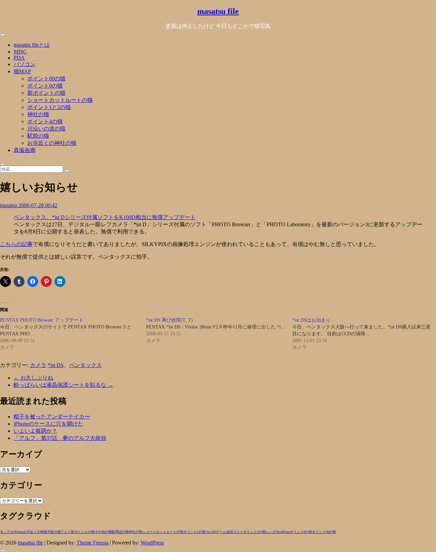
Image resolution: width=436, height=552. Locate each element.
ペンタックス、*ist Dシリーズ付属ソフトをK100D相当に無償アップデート (105, 217)
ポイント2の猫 (254, 532)
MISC (20, 52)
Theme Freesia (92, 543)
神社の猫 (38, 114)
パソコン (24, 64)
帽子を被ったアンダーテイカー (52, 416)
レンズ (270, 532)
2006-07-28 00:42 (37, 205)
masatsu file (218, 11)
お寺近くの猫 (33, 532)
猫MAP (22, 71)
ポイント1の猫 (194, 532)
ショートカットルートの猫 (60, 100)
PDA (19, 58)
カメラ (38, 365)
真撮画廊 (24, 150)
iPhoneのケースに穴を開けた (48, 424)
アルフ (66, 532)
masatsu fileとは (32, 45)
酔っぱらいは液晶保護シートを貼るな (63, 385)
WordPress (283, 532)
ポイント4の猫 (45, 121)
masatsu (9, 205)
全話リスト (234, 532)
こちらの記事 (16, 244)
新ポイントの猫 (46, 93)
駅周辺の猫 (120, 532)
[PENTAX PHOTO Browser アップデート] (73, 334)
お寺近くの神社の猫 (51, 143)
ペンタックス (85, 365)
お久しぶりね (33, 378)
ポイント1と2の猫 (49, 107)
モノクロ (7, 532)
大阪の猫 (54, 532)
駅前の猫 (38, 136)
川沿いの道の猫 (46, 129)
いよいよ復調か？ (35, 431)
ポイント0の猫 (45, 86)
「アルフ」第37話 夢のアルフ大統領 (60, 438)
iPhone (18, 532)
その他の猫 (103, 532)
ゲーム (221, 532)
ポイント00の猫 (46, 78)
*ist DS (56, 365)
